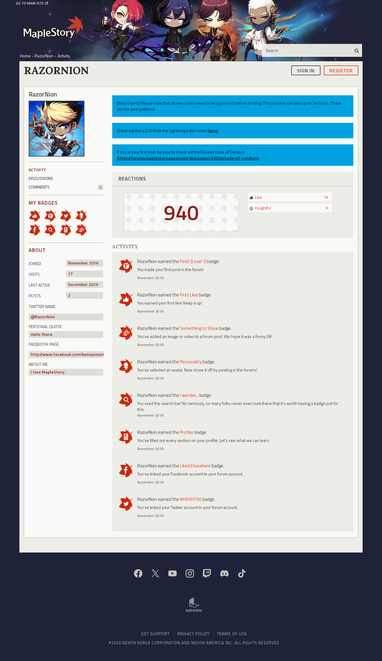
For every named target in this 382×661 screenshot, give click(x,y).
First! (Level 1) (193, 261)
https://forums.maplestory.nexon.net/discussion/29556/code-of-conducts (188, 158)
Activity (37, 169)
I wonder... (189, 395)
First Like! (189, 294)
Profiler (187, 432)
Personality (191, 361)
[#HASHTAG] (67, 215)
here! (213, 130)
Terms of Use (232, 634)
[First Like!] (36, 215)
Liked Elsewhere (195, 465)
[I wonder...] (52, 229)
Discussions (41, 178)
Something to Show (199, 328)
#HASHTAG (191, 499)
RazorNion (45, 316)
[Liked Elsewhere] (36, 229)
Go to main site (30, 3)
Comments (65, 187)
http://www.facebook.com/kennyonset (67, 354)
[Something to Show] (83, 229)
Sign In (306, 70)
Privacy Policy (193, 634)
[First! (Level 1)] (52, 215)
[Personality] (83, 215)
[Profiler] (67, 229)
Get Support (155, 634)
